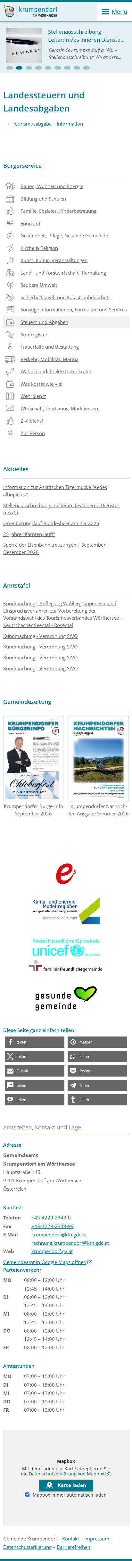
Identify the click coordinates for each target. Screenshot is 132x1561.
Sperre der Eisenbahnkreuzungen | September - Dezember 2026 (55, 548)
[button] (9, 68)
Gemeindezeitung (27, 702)
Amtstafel (16, 585)
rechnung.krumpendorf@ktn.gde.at (70, 1243)
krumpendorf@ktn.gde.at (59, 1234)
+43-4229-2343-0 (51, 1217)
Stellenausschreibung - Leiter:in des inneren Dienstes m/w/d (61, 509)
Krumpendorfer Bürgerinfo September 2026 (33, 810)
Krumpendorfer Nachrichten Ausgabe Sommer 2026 (99, 810)
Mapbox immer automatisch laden (69, 1495)
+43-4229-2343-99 (52, 1226)
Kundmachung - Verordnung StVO (40, 636)
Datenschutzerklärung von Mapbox (69, 1474)
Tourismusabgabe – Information (48, 123)
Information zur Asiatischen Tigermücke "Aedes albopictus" (55, 491)
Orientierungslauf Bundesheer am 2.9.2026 (51, 523)
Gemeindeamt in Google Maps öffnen (48, 1262)
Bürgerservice (22, 165)
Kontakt (70, 1538)
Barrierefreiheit (73, 1547)
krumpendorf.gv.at (52, 1251)
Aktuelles (16, 469)
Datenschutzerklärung (27, 1547)
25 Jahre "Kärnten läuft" (29, 534)
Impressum (96, 1538)
